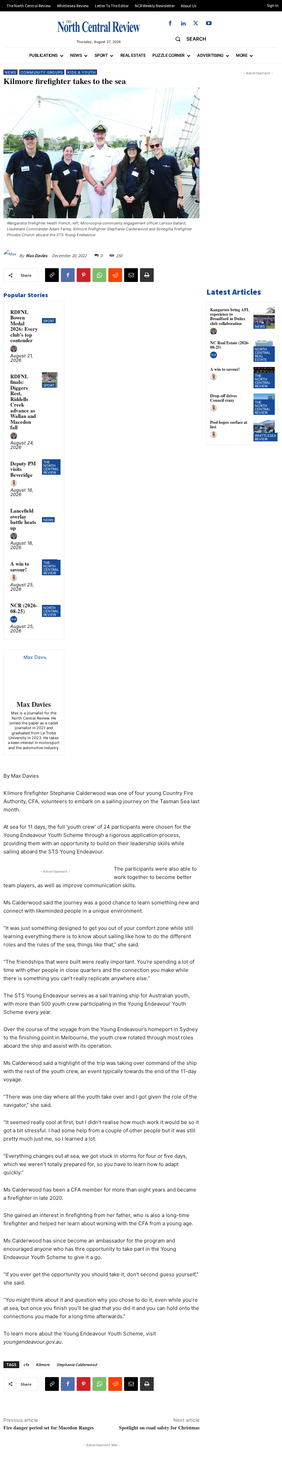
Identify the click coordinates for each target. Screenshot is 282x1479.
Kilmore (43, 1364)
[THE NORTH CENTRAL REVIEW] (98, 26)
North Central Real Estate (263, 354)
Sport (48, 321)
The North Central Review (51, 467)
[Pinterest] (83, 275)
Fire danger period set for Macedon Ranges (48, 1427)
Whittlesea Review (265, 437)
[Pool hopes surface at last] (264, 430)
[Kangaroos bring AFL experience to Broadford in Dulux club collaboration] (264, 318)
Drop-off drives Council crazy (223, 398)
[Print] (147, 275)
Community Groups (42, 72)
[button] (188, 39)
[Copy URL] (52, 275)
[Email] (131, 275)
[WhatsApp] (99, 275)
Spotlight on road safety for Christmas (159, 1427)
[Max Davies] (11, 256)
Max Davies (36, 256)
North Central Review (51, 611)
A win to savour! (19, 566)
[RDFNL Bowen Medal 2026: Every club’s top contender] (49, 315)
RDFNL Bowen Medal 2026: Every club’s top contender (24, 326)
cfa (26, 1364)
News (10, 72)
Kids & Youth (81, 72)
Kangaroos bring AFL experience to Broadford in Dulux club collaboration (229, 316)
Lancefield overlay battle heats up (23, 519)
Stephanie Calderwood (76, 1364)
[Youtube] (208, 23)
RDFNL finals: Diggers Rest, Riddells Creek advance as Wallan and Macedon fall (23, 402)
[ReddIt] (115, 275)
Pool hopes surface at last (228, 424)
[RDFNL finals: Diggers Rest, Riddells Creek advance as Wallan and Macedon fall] (49, 380)
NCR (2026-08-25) (23, 608)
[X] (195, 23)
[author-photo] (14, 349)
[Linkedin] (183, 23)
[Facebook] (170, 23)
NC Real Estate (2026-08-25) (229, 345)
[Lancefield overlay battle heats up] (49, 514)
